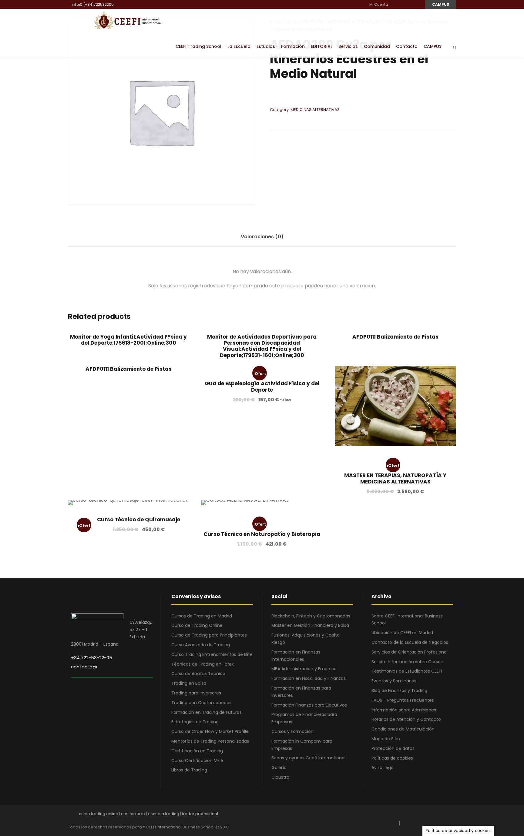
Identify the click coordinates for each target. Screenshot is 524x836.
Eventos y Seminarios (393, 681)
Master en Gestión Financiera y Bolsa (310, 625)
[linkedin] (402, 4)
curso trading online (98, 814)
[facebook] (395, 4)
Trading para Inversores (196, 693)
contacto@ (84, 667)
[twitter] (443, 815)
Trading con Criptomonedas (201, 703)
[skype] (432, 815)
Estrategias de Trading (195, 722)
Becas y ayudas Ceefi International (308, 758)
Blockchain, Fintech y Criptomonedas (310, 616)
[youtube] (409, 4)
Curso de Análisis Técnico (198, 673)
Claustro (280, 777)
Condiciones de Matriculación (403, 729)
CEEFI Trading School (198, 46)
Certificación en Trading (197, 751)
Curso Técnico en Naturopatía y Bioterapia (261, 534)
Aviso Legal (383, 767)
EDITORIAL (321, 46)
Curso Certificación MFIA (197, 760)
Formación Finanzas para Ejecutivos (309, 705)
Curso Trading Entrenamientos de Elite (212, 654)
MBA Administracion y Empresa (304, 669)
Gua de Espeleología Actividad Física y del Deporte (262, 386)
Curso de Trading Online (197, 625)
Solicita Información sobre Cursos (407, 662)
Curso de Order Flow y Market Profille (210, 731)
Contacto (407, 46)
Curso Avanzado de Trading (200, 645)
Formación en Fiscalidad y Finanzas (308, 678)
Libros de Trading (189, 770)
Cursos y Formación (292, 731)
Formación (293, 46)
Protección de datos (393, 748)
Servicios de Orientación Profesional (409, 652)
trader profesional (200, 814)
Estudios (266, 46)
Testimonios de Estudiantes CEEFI (406, 671)
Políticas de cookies (392, 758)
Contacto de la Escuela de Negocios (409, 642)
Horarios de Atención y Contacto (406, 719)
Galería (279, 767)
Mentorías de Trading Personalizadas (210, 741)
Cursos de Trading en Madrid (201, 616)
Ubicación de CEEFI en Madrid (402, 633)
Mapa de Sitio (385, 739)
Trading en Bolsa (188, 683)
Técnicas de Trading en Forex (202, 664)
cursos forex (133, 814)
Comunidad (377, 46)
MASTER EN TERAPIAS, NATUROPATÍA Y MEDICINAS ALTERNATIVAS (395, 478)
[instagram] (416, 4)
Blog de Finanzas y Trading (399, 690)
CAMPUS (440, 4)
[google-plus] (411, 815)
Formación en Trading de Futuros (206, 712)
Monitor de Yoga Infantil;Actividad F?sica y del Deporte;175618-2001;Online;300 (128, 339)
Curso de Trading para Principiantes (209, 635)
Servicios (348, 46)
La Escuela (238, 46)
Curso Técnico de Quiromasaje (138, 519)
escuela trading (163, 814)
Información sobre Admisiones (403, 710)
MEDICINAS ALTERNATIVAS (315, 109)
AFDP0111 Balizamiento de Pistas (395, 336)
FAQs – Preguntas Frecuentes (402, 700)
